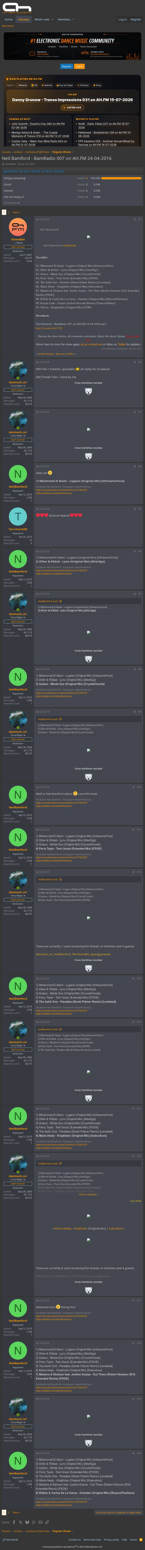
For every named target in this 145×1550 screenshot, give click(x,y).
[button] (52, 19)
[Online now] (18, 378)
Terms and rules (92, 1539)
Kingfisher (80, 1228)
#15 (139, 1108)
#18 (139, 1343)
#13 (139, 978)
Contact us (75, 1539)
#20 (139, 1453)
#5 (139, 508)
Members (64, 19)
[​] (88, 237)
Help (124, 1539)
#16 (139, 1156)
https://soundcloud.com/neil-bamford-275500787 (61, 490)
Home (9, 19)
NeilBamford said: (48, 601)
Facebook (59, 245)
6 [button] (82, 178)
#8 (139, 669)
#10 (139, 787)
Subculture (116, 1228)
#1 (139, 219)
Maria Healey (62, 1228)
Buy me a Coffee (64, 354)
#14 (139, 1021)
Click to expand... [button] (88, 1194)
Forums (23, 19)
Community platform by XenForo (73, 1546)
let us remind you (91, 344)
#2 (139, 362)
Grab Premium (47, 354)
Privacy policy (111, 1539)
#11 (139, 829)
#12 (139, 872)
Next (15, 212)
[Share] (134, 219)
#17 (139, 1300)
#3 (139, 412)
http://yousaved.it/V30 (49, 328)
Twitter (122, 344)
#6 (139, 551)
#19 (139, 1398)
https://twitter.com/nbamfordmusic (54, 493)
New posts (8, 25)
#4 (139, 466)
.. (88, 392)
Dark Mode (11, 1539)
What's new (42, 19)
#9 (139, 711)
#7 (139, 593)
